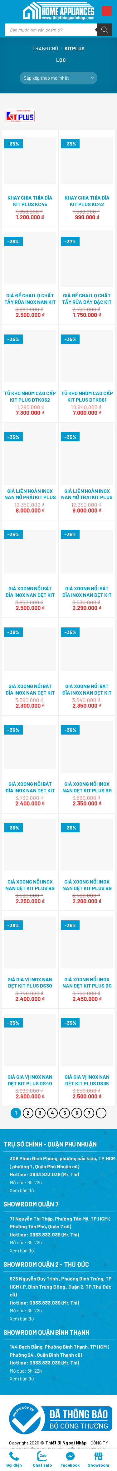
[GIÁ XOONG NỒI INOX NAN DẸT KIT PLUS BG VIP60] (87, 845)
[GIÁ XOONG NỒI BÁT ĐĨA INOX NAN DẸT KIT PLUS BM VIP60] (87, 551)
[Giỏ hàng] (107, 11)
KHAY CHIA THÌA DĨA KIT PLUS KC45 (29, 201)
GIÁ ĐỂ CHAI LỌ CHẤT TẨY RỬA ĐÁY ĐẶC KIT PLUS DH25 (87, 301)
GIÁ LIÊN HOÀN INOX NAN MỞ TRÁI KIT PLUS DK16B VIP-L (87, 497)
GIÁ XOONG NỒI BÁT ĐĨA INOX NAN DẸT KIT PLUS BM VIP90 (30, 594)
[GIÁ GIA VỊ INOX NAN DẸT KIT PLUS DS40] (30, 1040)
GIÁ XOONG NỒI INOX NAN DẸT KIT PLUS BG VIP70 (30, 888)
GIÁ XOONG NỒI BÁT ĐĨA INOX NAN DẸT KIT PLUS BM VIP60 (87, 594)
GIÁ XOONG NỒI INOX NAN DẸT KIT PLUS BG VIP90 (87, 985)
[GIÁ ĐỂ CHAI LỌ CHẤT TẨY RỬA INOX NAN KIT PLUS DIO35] (30, 258)
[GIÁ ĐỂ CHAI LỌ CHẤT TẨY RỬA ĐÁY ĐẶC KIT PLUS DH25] (87, 258)
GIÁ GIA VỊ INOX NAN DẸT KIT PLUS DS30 (29, 982)
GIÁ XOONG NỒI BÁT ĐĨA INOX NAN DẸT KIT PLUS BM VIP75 (87, 692)
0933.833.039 (45, 1174)
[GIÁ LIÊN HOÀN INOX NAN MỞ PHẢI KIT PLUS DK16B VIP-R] (30, 454)
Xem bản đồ (22, 1190)
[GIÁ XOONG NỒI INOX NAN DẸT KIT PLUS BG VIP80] (87, 747)
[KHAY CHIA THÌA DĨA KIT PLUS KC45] (30, 160)
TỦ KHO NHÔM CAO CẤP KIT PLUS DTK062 (30, 396)
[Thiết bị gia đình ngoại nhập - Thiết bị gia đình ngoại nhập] (59, 11)
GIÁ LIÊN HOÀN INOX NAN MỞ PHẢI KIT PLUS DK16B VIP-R (30, 497)
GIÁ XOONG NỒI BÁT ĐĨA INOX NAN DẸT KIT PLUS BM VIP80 (30, 790)
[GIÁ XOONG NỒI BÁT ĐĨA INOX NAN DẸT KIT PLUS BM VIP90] (30, 551)
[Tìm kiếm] (104, 29)
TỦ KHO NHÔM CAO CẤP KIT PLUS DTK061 (87, 396)
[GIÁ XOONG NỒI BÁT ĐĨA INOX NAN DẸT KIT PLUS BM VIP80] (30, 747)
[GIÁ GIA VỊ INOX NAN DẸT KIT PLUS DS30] (30, 942)
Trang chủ (45, 48)
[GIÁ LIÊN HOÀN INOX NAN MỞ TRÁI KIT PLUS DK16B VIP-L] (87, 454)
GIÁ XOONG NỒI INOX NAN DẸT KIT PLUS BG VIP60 (87, 888)
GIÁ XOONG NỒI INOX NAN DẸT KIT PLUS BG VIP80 (87, 790)
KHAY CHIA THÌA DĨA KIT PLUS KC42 (87, 201)
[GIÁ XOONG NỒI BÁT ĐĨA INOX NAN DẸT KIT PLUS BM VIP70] (30, 649)
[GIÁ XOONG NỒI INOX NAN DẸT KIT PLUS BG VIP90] (87, 942)
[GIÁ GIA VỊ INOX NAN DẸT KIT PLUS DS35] (87, 1040)
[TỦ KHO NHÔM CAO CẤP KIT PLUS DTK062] (30, 356)
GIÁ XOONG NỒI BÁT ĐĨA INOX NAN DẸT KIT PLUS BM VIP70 (30, 692)
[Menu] (11, 11)
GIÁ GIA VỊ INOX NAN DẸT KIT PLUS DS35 (87, 1080)
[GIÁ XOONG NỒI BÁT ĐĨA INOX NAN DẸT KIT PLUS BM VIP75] (87, 649)
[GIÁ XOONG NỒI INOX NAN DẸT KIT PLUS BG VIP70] (30, 845)
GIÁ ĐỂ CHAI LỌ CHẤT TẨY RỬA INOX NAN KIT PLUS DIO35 (30, 301)
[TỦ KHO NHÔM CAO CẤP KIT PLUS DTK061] (87, 356)
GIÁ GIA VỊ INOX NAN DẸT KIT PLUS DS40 (29, 1080)
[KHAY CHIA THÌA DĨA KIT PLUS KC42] (87, 160)
